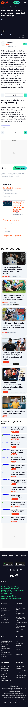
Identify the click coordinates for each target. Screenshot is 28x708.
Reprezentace (18, 235)
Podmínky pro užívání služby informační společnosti (13, 695)
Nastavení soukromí (9, 699)
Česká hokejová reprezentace (12, 188)
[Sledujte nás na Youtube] (21, 570)
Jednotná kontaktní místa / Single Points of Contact (13, 701)
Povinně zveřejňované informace (17, 702)
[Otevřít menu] (25, 2)
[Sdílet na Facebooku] (2, 168)
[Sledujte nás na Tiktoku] (17, 570)
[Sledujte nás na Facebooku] (7, 570)
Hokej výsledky (7, 235)
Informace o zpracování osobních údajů (11, 697)
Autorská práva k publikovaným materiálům (13, 693)
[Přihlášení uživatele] (22, 2)
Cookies (23, 697)
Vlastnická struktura (18, 699)
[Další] (25, 95)
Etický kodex (6, 702)
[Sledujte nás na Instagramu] (10, 570)
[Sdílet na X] (6, 168)
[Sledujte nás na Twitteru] (14, 570)
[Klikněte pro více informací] (3, 31)
